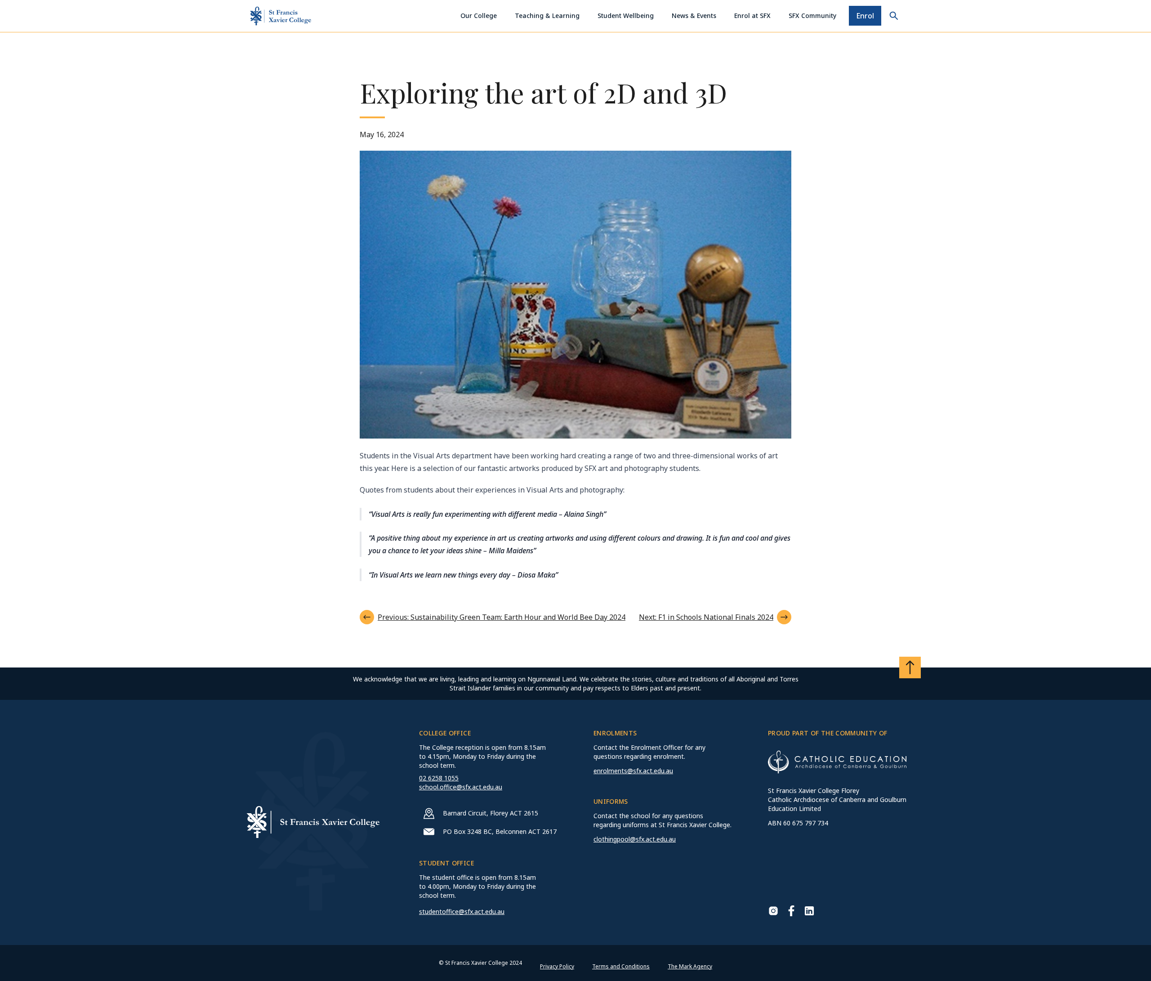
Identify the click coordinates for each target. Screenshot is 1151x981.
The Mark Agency (690, 966)
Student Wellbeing (626, 15)
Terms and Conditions (621, 966)
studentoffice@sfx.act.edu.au (461, 911)
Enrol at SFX (752, 15)
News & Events (694, 15)
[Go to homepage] (281, 16)
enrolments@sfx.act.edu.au (633, 770)
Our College (478, 15)
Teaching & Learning (547, 15)
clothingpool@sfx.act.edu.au (634, 839)
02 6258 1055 (439, 778)
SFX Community (812, 15)
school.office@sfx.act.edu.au (460, 787)
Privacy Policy (557, 966)
